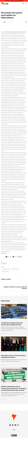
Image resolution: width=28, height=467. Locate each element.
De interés (4, 263)
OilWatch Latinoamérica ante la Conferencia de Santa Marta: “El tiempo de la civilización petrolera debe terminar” (13, 388)
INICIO (14, 429)
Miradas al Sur (4, 253)
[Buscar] (23, 3)
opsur (4, 22)
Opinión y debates (15, 269)
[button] (25, 3)
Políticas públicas (5, 271)
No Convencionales (5, 269)
